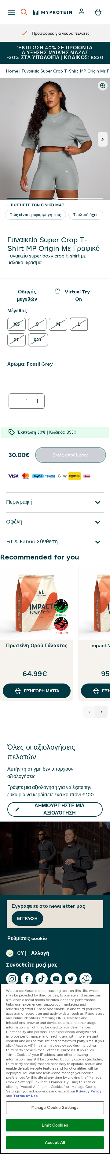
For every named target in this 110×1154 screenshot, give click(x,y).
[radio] (16, 324)
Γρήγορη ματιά (41, 690)
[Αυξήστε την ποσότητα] (37, 401)
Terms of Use (25, 1096)
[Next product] (101, 712)
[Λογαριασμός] (82, 12)
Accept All (55, 1142)
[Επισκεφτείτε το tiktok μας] (41, 979)
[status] (26, 401)
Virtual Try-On (78, 295)
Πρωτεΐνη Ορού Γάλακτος (36, 645)
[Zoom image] (103, 86)
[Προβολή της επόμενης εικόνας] (103, 139)
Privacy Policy (88, 1091)
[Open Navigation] (11, 12)
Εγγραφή (27, 918)
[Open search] (24, 12)
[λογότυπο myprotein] (52, 12)
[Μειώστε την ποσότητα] (15, 401)
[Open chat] (85, 979)
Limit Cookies (55, 1125)
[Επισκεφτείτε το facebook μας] (27, 979)
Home (12, 71)
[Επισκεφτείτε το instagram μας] (12, 979)
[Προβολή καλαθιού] (98, 12)
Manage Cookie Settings (55, 1107)
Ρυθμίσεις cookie (27, 938)
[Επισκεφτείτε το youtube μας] (56, 979)
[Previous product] (89, 712)
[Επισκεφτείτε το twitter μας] (71, 979)
